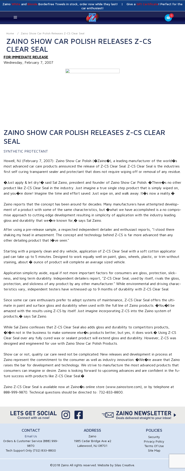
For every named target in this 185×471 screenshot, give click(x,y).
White (16, 4)
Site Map (154, 450)
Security (154, 437)
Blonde (32, 4)
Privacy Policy (154, 441)
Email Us (31, 436)
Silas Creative (124, 465)
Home (10, 33)
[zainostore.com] (93, 17)
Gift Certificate (147, 4)
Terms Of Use (154, 446)
